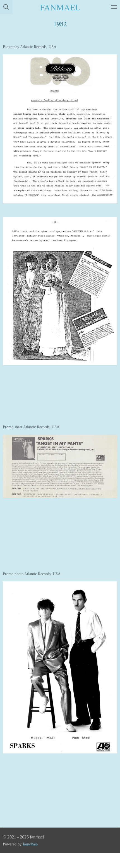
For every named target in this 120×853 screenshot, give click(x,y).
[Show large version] (60, 128)
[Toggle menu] (114, 7)
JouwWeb (30, 844)
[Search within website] (6, 7)
